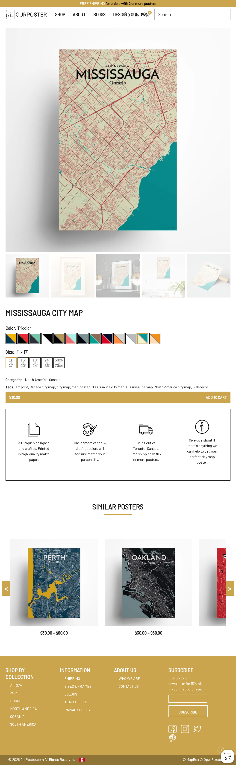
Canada (54, 379)
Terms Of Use (76, 702)
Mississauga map (139, 387)
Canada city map (42, 387)
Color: (11, 328)
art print (22, 387)
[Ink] (47, 339)
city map (63, 387)
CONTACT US (129, 686)
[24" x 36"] (47, 363)
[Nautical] (107, 339)
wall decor (200, 387)
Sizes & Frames (78, 686)
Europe (17, 701)
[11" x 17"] (11, 362)
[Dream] (35, 339)
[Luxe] (59, 339)
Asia (14, 693)
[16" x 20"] (23, 363)
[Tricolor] (143, 338)
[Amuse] (11, 339)
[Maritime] (71, 339)
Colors (71, 694)
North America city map (172, 387)
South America (23, 724)
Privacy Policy (78, 709)
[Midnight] (83, 339)
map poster (81, 387)
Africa (16, 685)
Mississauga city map (107, 387)
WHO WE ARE (129, 678)
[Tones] (131, 339)
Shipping (72, 678)
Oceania (17, 716)
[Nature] (95, 339)
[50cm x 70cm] (59, 363)
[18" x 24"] (35, 363)
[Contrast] (23, 339)
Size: (10, 352)
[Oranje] (119, 339)
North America (36, 379)
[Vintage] (155, 339)
